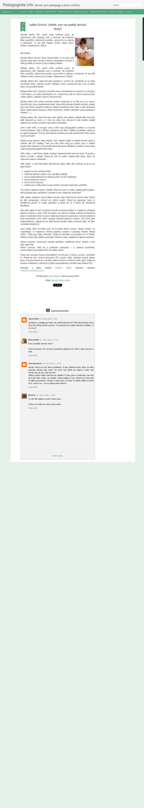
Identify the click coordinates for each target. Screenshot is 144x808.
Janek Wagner (54, 276)
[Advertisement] (110, 66)
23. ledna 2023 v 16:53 (51, 363)
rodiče (67, 280)
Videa (30, 11)
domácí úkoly (57, 280)
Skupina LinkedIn (116, 11)
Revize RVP (51, 11)
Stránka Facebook (98, 11)
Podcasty (39, 11)
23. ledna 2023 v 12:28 (49, 339)
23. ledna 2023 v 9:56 (48, 318)
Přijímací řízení (64, 11)
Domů (23, 11)
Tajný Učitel (33, 318)
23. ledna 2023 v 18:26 (46, 395)
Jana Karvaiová (35, 363)
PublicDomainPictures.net (31, 270)
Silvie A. (32, 395)
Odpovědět (32, 331)
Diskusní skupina (80, 11)
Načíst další (58, 455)
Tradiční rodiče (63, 267)
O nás (128, 11)
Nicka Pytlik (33, 339)
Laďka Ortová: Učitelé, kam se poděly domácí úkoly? (57, 27)
